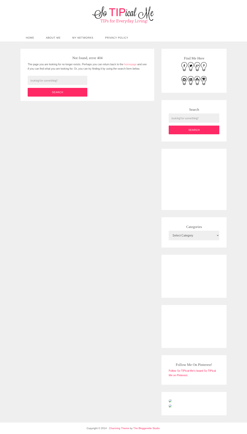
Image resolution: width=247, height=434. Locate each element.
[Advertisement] (196, 178)
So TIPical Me (123, 15)
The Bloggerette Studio (146, 428)
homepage (130, 64)
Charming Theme (119, 428)
